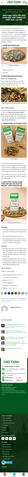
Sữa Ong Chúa (6, 458)
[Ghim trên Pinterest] (19, 293)
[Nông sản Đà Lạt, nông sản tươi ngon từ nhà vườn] (14, 2)
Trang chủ (4, 10)
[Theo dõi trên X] (10, 438)
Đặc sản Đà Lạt (7, 444)
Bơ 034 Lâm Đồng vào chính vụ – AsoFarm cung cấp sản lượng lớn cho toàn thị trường (16, 326)
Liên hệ (4, 427)
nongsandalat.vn (12, 288)
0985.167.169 (19, 380)
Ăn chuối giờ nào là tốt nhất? (14, 348)
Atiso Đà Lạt (4, 300)
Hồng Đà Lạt (6, 454)
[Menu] (2, 2)
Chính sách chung (7, 420)
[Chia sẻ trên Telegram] (26, 293)
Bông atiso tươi (17, 300)
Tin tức (16, 298)
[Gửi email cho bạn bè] (15, 293)
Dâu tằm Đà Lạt (7, 449)
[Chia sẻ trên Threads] (12, 293)
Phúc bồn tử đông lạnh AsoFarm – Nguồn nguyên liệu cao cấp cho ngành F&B (16, 332)
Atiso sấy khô (10, 300)
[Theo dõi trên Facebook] (2, 438)
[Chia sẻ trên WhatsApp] (2, 293)
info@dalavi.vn (9, 377)
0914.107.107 (10, 280)
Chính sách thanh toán (8, 423)
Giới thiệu (5, 425)
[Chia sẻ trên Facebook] (5, 293)
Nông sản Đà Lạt (7, 301)
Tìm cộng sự (6, 432)
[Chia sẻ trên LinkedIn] (22, 293)
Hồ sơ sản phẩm (7, 418)
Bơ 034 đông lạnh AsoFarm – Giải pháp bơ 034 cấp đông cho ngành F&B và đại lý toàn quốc (16, 343)
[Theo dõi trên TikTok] (6, 438)
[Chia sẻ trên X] (9, 293)
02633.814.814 (8, 277)
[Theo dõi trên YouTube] (14, 438)
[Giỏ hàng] (26, 2)
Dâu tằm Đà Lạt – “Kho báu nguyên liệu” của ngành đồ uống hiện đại (15, 338)
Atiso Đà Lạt (6, 451)
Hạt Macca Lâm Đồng (8, 456)
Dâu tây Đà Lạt (7, 447)
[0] (23, 2)
